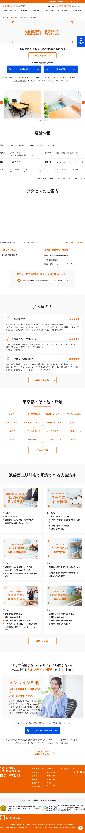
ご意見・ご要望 (31, 824)
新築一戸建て (51, 772)
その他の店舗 (42, 450)
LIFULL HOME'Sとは (17, 824)
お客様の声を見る (42, 380)
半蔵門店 (73, 422)
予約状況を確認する (42, 55)
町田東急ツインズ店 (32, 422)
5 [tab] (46, 120)
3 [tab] (42, 120)
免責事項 (13, 827)
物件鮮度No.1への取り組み (46, 824)
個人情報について (24, 827)
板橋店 (73, 431)
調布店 (53, 439)
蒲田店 (73, 439)
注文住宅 (50, 768)
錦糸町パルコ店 (52, 414)
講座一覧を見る (42, 641)
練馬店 (11, 439)
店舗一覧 (35, 772)
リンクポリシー (36, 827)
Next (83, 102)
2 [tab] (40, 120)
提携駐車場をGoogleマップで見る (57, 264)
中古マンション (52, 779)
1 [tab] (38, 120)
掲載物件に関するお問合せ (65, 824)
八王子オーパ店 (52, 422)
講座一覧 (35, 775)
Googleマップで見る (74, 242)
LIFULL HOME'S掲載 (50, 827)
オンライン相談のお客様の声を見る (42, 752)
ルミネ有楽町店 (32, 414)
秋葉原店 (11, 431)
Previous (1, 102)
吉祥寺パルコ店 (73, 414)
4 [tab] (44, 120)
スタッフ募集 (64, 827)
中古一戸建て (51, 775)
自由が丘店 (32, 431)
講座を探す (37, 10)
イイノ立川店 (11, 422)
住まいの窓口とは (10, 10)
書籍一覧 (35, 779)
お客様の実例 (62, 10)
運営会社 (73, 827)
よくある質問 (76, 10)
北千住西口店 (52, 431)
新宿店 (11, 414)
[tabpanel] (22, 104)
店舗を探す (25, 10)
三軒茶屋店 (32, 439)
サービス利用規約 (5, 827)
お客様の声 (49, 10)
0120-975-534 (65, 6)
